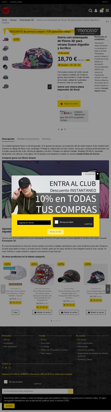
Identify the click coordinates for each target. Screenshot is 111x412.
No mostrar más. (90, 174)
